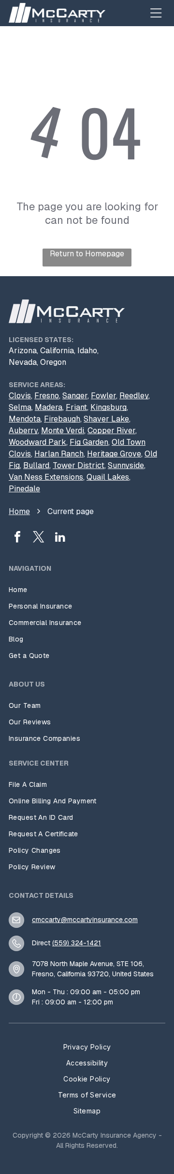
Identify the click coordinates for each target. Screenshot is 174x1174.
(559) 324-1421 (76, 943)
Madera (48, 407)
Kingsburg (108, 407)
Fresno (46, 396)
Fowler (103, 396)
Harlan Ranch (59, 454)
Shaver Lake (106, 419)
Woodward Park (37, 442)
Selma (20, 407)
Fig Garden (89, 442)
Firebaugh (62, 419)
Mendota (25, 419)
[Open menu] (156, 12)
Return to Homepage (87, 254)
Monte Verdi (62, 430)
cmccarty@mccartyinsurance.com (85, 919)
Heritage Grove (114, 454)
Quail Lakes (108, 477)
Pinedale (24, 489)
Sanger (74, 396)
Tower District (78, 465)
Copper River (111, 430)
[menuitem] (87, 589)
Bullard (36, 465)
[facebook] (17, 538)
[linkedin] (60, 538)
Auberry (23, 430)
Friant (76, 407)
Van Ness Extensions (46, 477)
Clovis (20, 396)
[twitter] (38, 538)
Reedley (133, 396)
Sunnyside (126, 465)
